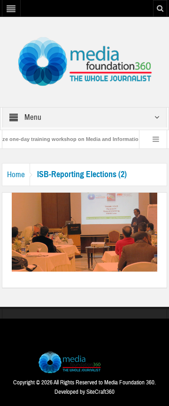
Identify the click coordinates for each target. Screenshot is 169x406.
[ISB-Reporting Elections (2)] (85, 231)
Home (16, 175)
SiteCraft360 (100, 392)
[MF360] (84, 61)
